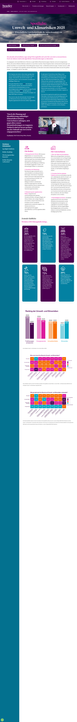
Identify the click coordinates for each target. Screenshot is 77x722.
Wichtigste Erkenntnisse (6, 145)
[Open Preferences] (2, 719)
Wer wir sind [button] (25, 6)
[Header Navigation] (7, 6)
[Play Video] (54, 125)
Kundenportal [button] (61, 6)
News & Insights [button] (50, 6)
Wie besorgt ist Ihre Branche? (8, 156)
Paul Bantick (10, 135)
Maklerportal (72, 6)
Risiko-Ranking (7, 152)
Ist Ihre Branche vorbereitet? (7, 161)
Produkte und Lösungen (38, 6)
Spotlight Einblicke (8, 149)
